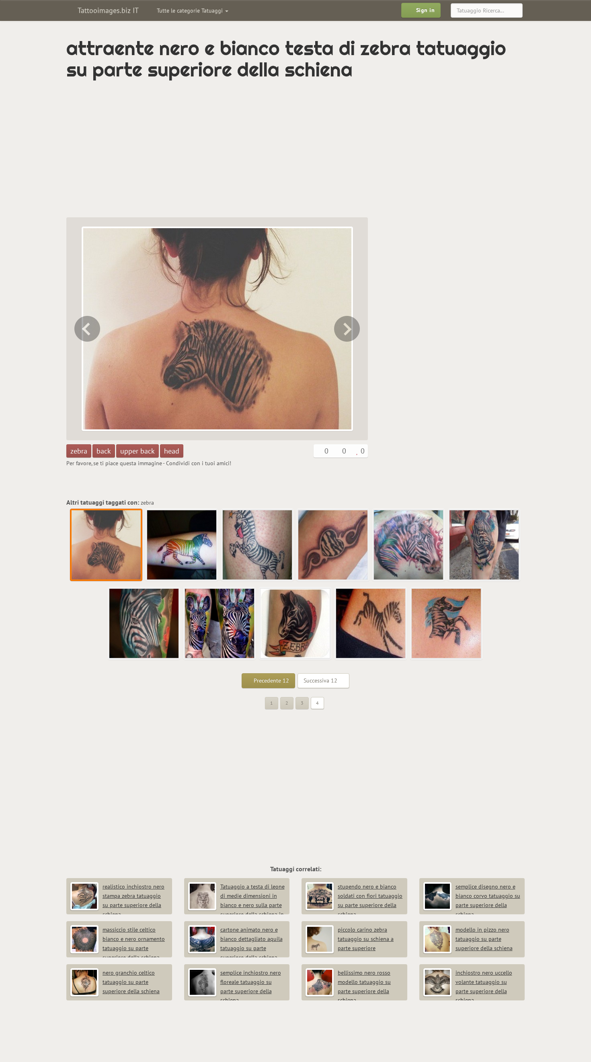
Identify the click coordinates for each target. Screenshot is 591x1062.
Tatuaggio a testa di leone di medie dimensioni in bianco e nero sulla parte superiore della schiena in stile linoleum (236, 905)
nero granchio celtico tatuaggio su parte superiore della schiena (131, 982)
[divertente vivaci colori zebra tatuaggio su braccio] (348, 328)
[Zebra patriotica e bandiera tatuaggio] (446, 623)
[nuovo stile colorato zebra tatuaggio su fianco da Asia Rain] (484, 545)
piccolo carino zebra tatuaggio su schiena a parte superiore (366, 939)
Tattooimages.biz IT (107, 10)
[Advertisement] (261, 149)
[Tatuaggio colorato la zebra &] (295, 623)
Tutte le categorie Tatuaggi (190, 10)
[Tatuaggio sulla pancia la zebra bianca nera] (371, 623)
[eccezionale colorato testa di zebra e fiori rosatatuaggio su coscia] (86, 328)
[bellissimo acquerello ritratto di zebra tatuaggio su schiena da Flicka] (408, 545)
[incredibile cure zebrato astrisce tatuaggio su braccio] (333, 545)
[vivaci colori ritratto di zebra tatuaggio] (144, 623)
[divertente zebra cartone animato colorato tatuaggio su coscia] (257, 545)
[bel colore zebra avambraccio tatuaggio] (220, 623)
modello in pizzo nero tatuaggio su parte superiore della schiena (484, 939)
